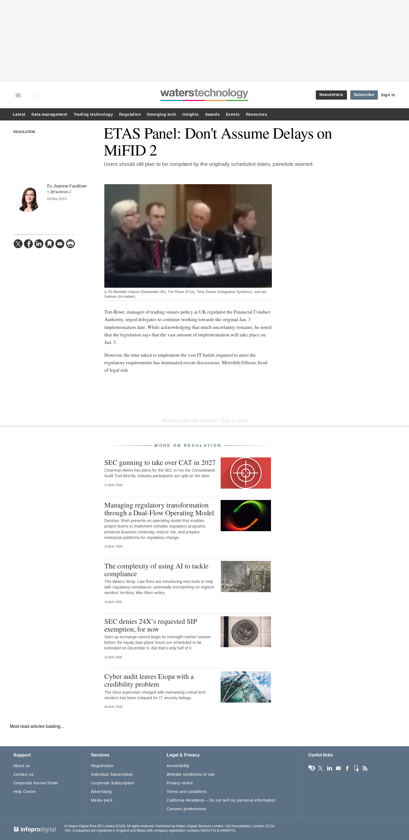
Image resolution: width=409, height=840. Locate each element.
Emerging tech (161, 114)
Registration (102, 765)
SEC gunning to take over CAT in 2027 (160, 462)
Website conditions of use (191, 774)
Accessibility (178, 765)
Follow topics (311, 768)
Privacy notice (180, 783)
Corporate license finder (35, 783)
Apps (356, 768)
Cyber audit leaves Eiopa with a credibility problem (149, 680)
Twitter (320, 768)
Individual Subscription (112, 774)
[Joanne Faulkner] (27, 198)
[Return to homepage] (204, 101)
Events (233, 114)
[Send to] (59, 243)
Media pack (101, 800)
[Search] (34, 95)
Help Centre (24, 791)
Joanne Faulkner (70, 186)
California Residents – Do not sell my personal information (221, 800)
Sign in (388, 95)
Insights (190, 114)
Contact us (23, 774)
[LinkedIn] (39, 243)
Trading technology (93, 114)
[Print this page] (70, 243)
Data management (49, 114)
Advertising (101, 791)
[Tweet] (18, 243)
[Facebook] (28, 243)
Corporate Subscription (112, 783)
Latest (19, 114)
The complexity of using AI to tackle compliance (156, 569)
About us (21, 765)
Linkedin (329, 768)
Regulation (130, 114)
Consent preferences (186, 809)
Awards (212, 114)
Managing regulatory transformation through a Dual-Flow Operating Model (159, 508)
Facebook (347, 768)
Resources (256, 114)
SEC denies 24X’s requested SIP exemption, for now (150, 625)
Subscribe (364, 95)
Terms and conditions (186, 791)
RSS (365, 768)
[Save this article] (49, 243)
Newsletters (331, 95)
